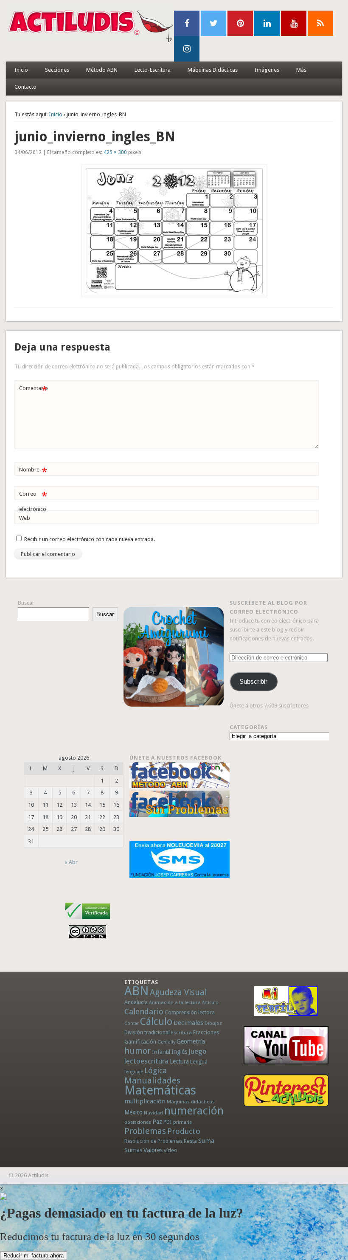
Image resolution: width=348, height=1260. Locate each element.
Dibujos (213, 1023)
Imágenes (267, 70)
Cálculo (156, 1021)
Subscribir (253, 681)
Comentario (33, 390)
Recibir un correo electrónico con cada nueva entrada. (89, 539)
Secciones (57, 70)
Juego (197, 1051)
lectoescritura (146, 1061)
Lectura (179, 1061)
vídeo (170, 1150)
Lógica (155, 1070)
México (133, 1112)
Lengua (199, 1061)
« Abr (71, 862)
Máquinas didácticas (191, 1102)
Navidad (153, 1113)
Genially (166, 1042)
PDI (167, 1122)
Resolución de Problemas (153, 1141)
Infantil (161, 1051)
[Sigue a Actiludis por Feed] (320, 23)
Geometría (191, 1041)
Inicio (21, 70)
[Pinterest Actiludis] (286, 1090)
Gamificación (140, 1041)
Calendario (143, 1011)
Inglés (179, 1051)
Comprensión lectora (190, 1013)
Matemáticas (160, 1090)
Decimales (188, 1023)
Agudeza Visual (178, 992)
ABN (136, 991)
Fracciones (206, 1032)
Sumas (133, 1150)
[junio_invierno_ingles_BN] (173, 231)
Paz (157, 1121)
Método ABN (102, 70)
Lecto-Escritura (153, 70)
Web (24, 518)
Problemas (145, 1131)
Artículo (210, 1002)
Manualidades (152, 1080)
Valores (153, 1150)
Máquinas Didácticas (213, 70)
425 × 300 (115, 152)
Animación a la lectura (175, 1002)
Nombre (33, 471)
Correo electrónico (33, 501)
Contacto (25, 87)
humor (137, 1051)
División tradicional (147, 1032)
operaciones (137, 1122)
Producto (183, 1131)
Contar (131, 1023)
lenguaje (133, 1072)
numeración (194, 1110)
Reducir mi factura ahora (33, 1255)
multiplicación (145, 1101)
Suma (206, 1141)
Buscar (26, 603)
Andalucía (136, 1002)
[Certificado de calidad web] (87, 921)
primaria (182, 1122)
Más (301, 70)
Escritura (181, 1033)
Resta (190, 1141)
